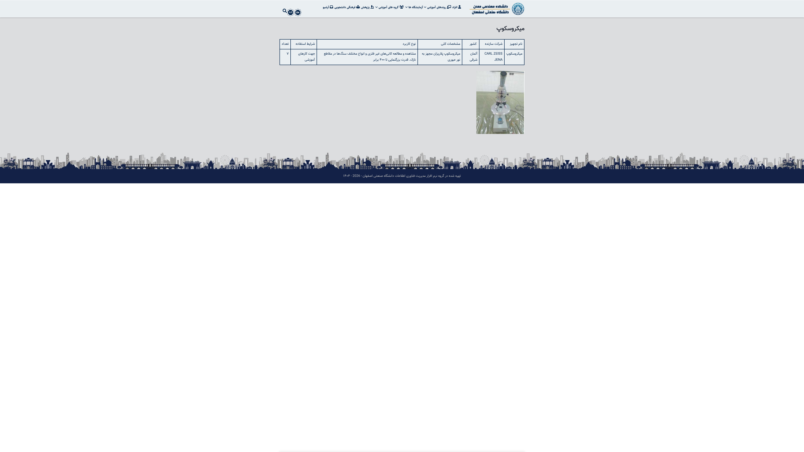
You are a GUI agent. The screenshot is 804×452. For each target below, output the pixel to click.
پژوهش (365, 7)
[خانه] (496, 8)
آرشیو (326, 7)
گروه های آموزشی (388, 7)
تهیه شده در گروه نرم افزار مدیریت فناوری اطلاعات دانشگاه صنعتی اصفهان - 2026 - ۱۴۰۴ (402, 176)
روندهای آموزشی (436, 7)
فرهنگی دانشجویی (345, 7)
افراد (455, 7)
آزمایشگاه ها (415, 7)
